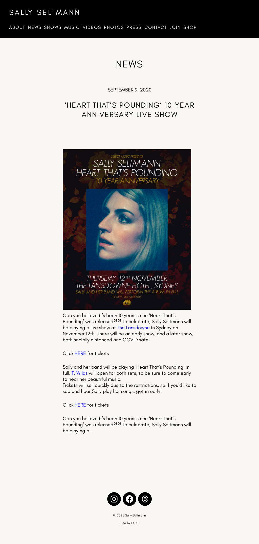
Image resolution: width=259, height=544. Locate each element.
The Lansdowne (133, 327)
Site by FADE (129, 523)
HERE (80, 353)
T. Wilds (80, 373)
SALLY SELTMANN (45, 12)
